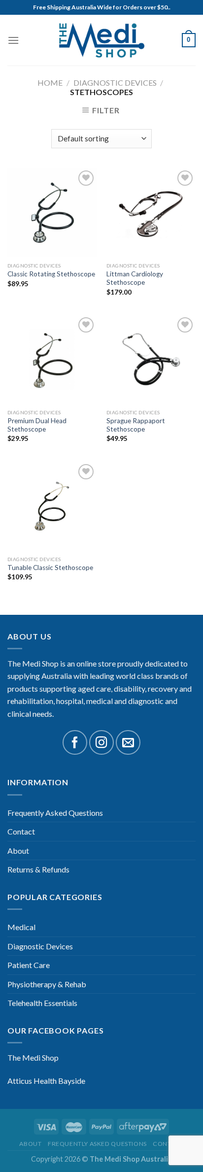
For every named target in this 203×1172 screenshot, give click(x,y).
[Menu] (13, 40)
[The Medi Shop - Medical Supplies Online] (101, 40)
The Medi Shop (33, 1057)
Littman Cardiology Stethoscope (134, 278)
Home (50, 82)
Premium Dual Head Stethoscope (37, 425)
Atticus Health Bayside (46, 1080)
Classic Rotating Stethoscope (51, 274)
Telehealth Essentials (42, 1002)
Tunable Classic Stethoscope (50, 567)
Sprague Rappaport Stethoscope (135, 425)
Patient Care (28, 965)
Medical (21, 927)
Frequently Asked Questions (55, 812)
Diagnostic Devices (115, 82)
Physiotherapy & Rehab (46, 984)
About (18, 850)
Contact (21, 831)
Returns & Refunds (38, 869)
